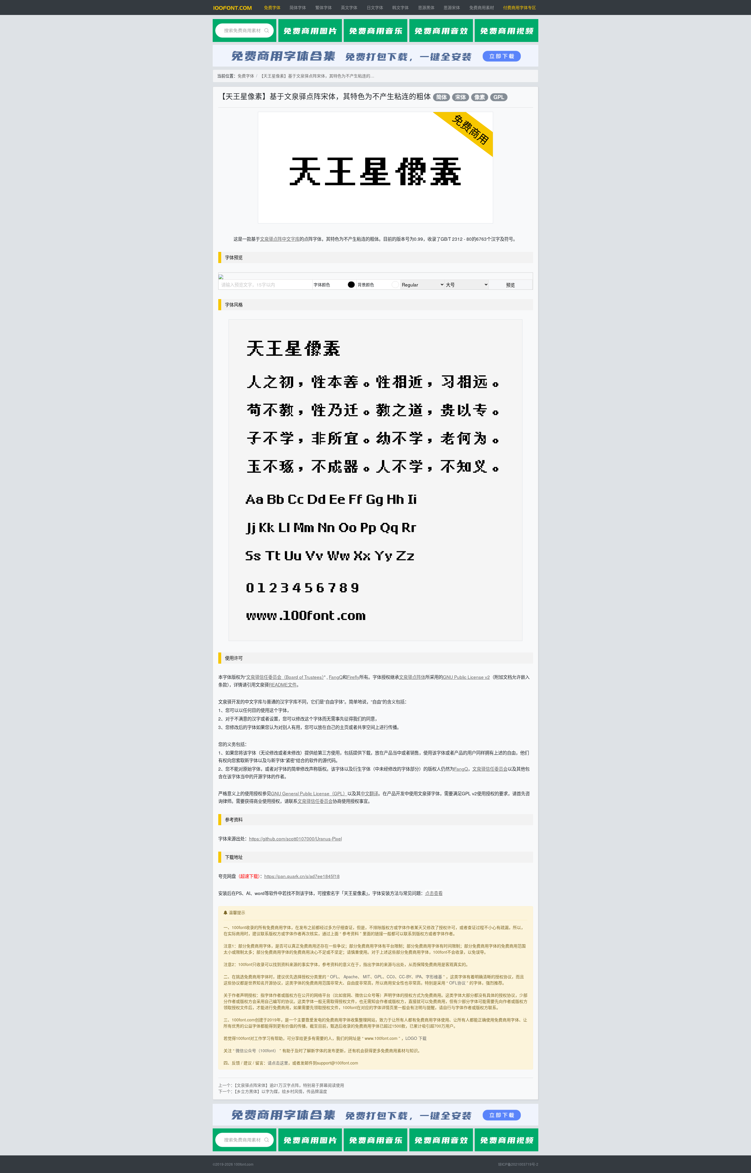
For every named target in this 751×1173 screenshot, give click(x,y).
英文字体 (349, 7)
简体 (441, 97)
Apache (351, 976)
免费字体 (272, 7)
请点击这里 (278, 1063)
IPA (418, 976)
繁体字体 (323, 7)
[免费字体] (233, 7)
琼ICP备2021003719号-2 (518, 1164)
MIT (366, 976)
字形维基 (434, 976)
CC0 (391, 976)
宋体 (460, 97)
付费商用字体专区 (519, 7)
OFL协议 (457, 983)
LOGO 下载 (416, 1038)
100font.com (243, 1164)
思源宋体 (452, 7)
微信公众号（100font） (257, 1050)
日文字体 (375, 7)
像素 (479, 97)
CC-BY (405, 976)
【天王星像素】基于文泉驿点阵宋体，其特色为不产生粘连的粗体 (318, 76)
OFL (334, 976)
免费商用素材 (481, 7)
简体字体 (298, 7)
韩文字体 (400, 7)
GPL (498, 97)
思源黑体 (426, 7)
